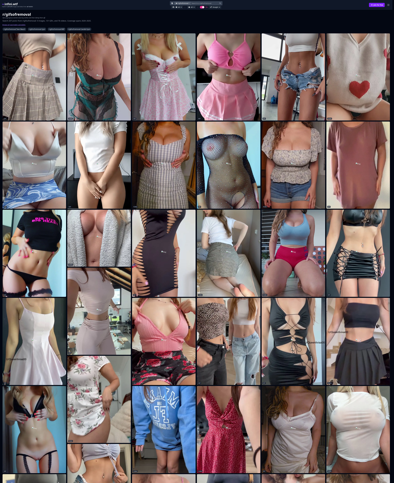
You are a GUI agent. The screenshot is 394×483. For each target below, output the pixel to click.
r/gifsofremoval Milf (56, 29)
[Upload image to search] (172, 3)
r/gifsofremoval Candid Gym (79, 29)
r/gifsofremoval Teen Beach (14, 29)
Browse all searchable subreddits (13, 25)
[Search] (220, 3)
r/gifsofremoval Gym (37, 29)
